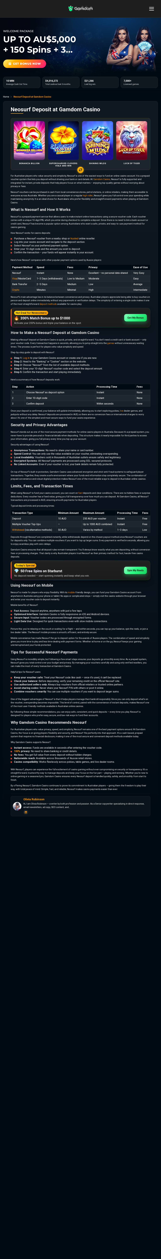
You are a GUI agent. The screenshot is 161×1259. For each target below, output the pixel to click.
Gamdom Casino (101, 179)
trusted (74, 238)
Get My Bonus (135, 317)
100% (17, 751)
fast (80, 493)
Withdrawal (18, 529)
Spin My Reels (135, 570)
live (121, 411)
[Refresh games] (80, 170)
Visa (14, 278)
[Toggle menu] (151, 8)
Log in (26, 357)
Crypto (15, 289)
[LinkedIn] (25, 812)
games (110, 343)
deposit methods (48, 304)
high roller (88, 195)
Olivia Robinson (33, 799)
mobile (71, 592)
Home (6, 96)
